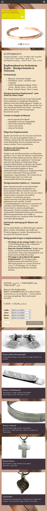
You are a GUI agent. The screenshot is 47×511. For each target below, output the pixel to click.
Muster (6, 315)
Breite (6, 318)
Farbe (6, 313)
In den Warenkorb (34, 323)
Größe (6, 310)
